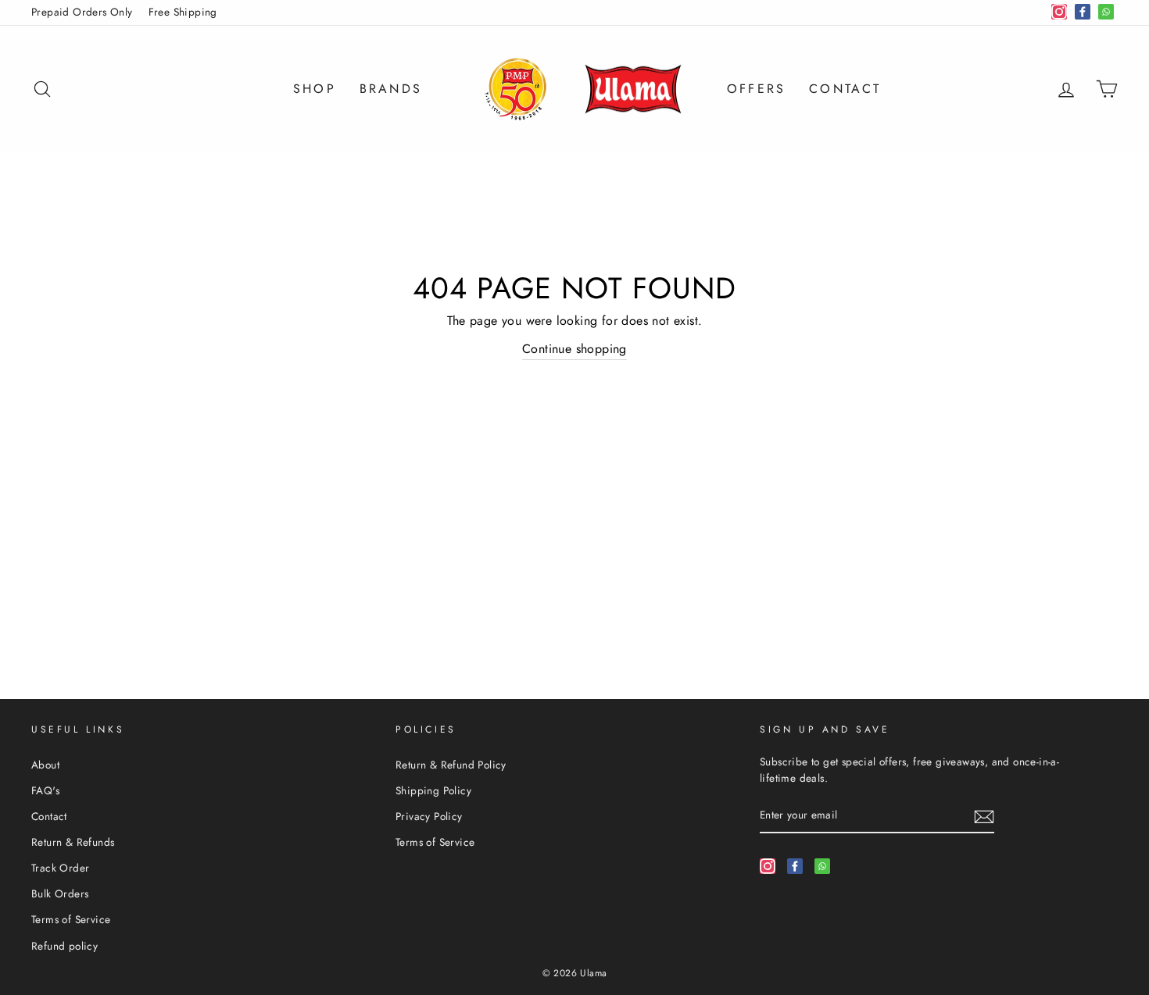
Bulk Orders (59, 893)
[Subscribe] (984, 816)
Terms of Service (70, 919)
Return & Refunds (72, 842)
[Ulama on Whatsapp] (822, 865)
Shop (314, 89)
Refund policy (64, 946)
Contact (845, 89)
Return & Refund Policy (451, 764)
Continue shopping (574, 349)
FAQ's (45, 790)
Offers (756, 89)
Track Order (60, 868)
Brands (391, 89)
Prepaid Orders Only (82, 12)
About (45, 764)
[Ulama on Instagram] (767, 865)
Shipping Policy (433, 790)
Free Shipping (183, 12)
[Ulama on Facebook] (795, 865)
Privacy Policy (429, 816)
